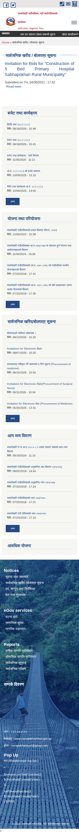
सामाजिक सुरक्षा (15, 623)
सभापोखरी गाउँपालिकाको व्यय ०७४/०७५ (26, 497)
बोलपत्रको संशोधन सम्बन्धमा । (21, 333)
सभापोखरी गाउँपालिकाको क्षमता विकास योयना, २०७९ (32, 230)
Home (5, 42)
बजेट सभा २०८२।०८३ (18, 139)
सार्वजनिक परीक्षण (16, 669)
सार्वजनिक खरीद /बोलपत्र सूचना (25, 583)
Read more (13, 86)
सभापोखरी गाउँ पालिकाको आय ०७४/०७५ (26, 513)
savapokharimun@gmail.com (29, 745)
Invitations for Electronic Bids (24, 348)
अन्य (13, 201)
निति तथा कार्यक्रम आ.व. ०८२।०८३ (25, 186)
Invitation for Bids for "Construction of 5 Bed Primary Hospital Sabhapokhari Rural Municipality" (39, 69)
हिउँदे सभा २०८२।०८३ (18, 124)
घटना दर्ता (11, 617)
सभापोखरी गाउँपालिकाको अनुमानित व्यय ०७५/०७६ (31, 482)
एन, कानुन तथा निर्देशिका (20, 589)
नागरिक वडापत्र (15, 629)
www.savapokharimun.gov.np (33, 738)
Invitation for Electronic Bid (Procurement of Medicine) (39, 403)
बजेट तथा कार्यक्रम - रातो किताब (23, 155)
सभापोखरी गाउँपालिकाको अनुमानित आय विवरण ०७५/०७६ (34, 466)
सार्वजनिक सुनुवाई (16, 663)
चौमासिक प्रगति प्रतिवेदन (21, 657)
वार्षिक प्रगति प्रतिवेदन (19, 651)
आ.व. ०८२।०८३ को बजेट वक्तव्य (23, 171)
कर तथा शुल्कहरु (16, 595)
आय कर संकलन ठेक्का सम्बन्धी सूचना (32, 34)
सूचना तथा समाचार (17, 577)
